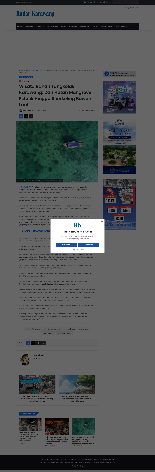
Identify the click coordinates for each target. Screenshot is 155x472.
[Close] (102, 221)
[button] (66, 245)
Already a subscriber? (77, 250)
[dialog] (77, 236)
